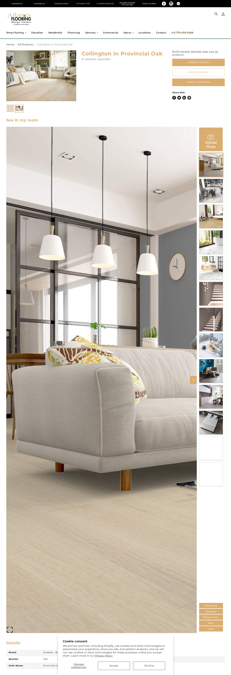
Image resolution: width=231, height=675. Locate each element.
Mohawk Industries (97, 59)
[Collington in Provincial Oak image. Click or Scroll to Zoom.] (41, 75)
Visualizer (37, 32)
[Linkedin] (178, 3)
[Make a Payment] (149, 3)
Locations (144, 32)
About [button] (128, 32)
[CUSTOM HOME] (61, 3)
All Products (25, 44)
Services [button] (90, 32)
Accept (113, 665)
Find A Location (198, 82)
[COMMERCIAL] (39, 3)
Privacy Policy (104, 655)
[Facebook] (164, 3)
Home (10, 44)
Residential (55, 32)
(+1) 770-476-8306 (182, 32)
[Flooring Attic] (83, 3)
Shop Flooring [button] (15, 32)
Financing (74, 32)
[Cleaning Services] (105, 3)
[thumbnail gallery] (10, 108)
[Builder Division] (127, 3)
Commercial (110, 32)
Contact (161, 32)
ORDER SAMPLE (198, 72)
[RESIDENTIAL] (17, 3)
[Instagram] (171, 3)
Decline (149, 665)
